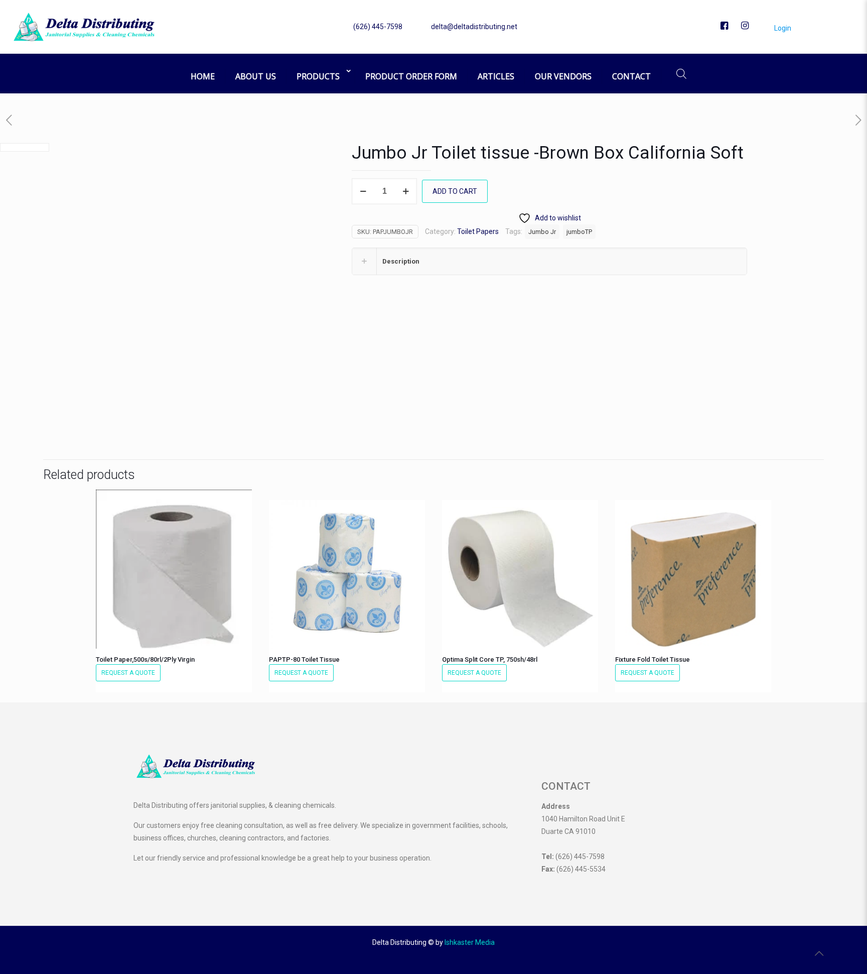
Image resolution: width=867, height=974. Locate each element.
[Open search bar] (681, 73)
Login (782, 28)
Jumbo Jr (542, 231)
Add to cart (454, 191)
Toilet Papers (478, 231)
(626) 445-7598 (377, 27)
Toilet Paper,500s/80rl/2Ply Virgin (145, 659)
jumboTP (579, 231)
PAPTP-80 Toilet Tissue (304, 659)
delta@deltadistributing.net (474, 27)
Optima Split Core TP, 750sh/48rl (489, 659)
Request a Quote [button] (128, 672)
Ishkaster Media (470, 942)
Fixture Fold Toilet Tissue (652, 659)
